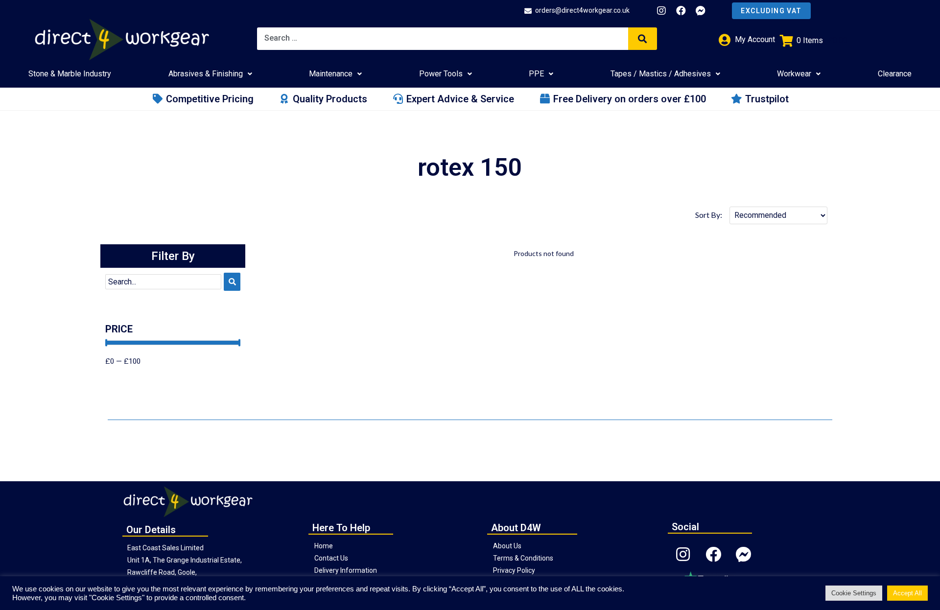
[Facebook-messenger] (700, 11)
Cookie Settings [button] (853, 593)
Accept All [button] (907, 593)
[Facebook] (681, 11)
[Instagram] (661, 11)
